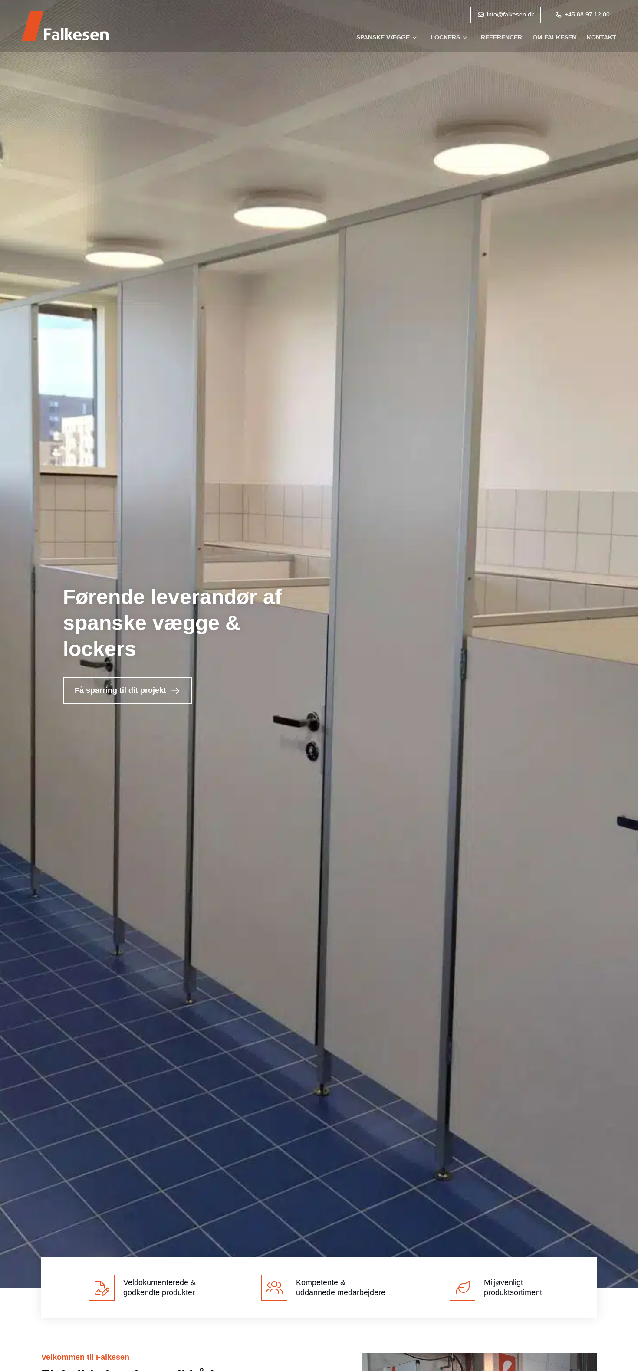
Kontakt (601, 37)
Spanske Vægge (383, 37)
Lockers (445, 37)
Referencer (501, 37)
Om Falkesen (554, 37)
